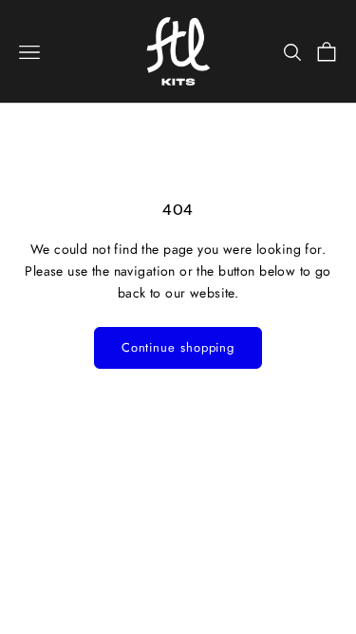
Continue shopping (178, 347)
